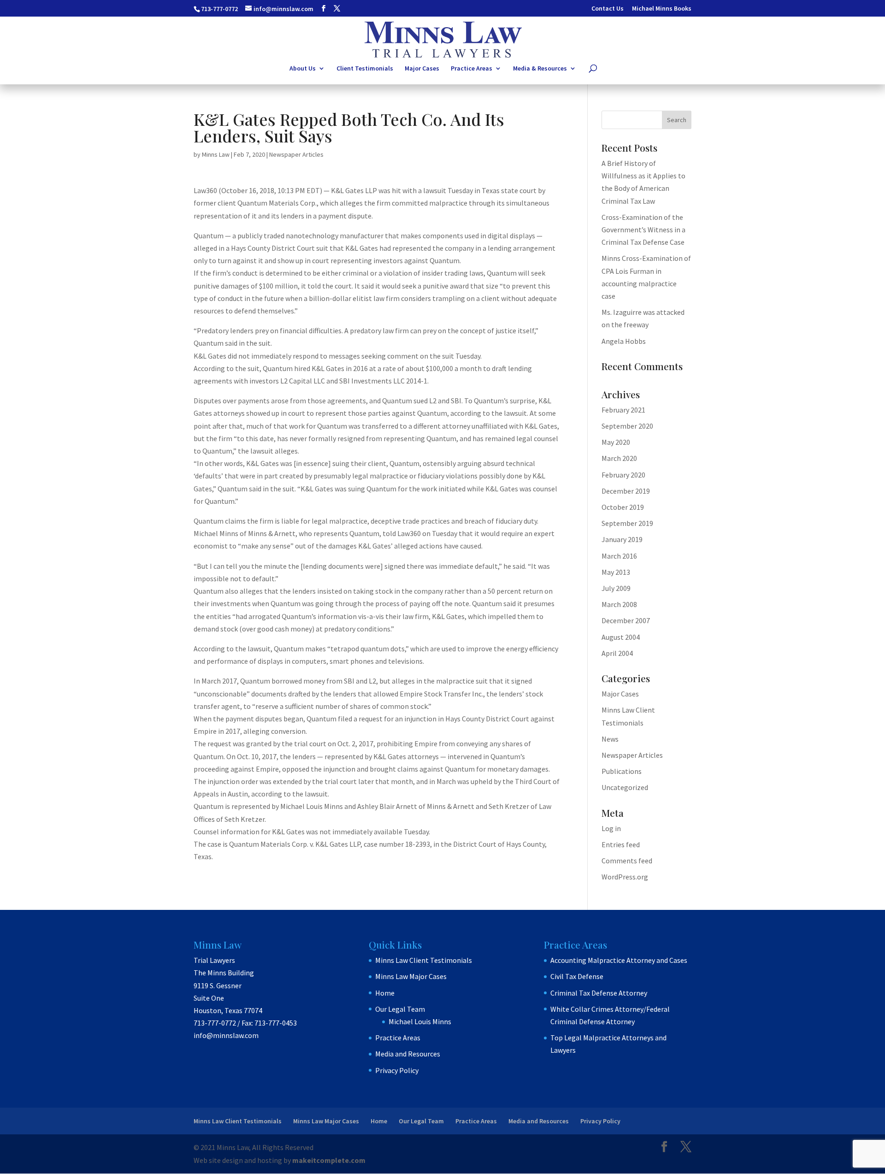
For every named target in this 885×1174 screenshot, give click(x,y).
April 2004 (617, 653)
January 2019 (622, 539)
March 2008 (619, 604)
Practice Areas (471, 68)
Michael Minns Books (661, 8)
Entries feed (621, 844)
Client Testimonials (364, 68)
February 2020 (623, 474)
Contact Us (607, 8)
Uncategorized (625, 787)
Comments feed (627, 860)
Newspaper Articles (296, 154)
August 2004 (621, 637)
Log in (611, 828)
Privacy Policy (397, 1070)
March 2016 (619, 555)
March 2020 (619, 458)
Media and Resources (407, 1053)
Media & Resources (540, 68)
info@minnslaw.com (226, 1035)
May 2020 (616, 442)
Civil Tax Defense (576, 976)
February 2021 (623, 409)
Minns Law (216, 154)
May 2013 (616, 572)
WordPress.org (625, 876)
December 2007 (626, 620)
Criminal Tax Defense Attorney (598, 992)
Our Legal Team (400, 1009)
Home (385, 992)
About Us (302, 68)
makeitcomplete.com (329, 1160)
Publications (622, 771)
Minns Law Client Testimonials (423, 960)
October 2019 (623, 507)
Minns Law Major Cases (411, 976)
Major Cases (422, 68)
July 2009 (616, 588)
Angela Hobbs (624, 341)
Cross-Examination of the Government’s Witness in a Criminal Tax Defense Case (643, 229)
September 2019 (627, 523)
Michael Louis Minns (420, 1021)
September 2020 (627, 426)
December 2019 (626, 491)
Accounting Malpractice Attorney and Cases (618, 960)
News (610, 738)
